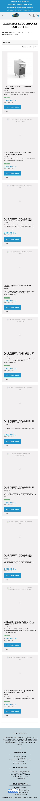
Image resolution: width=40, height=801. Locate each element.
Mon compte (21, 758)
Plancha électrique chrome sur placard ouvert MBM (17, 153)
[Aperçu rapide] (7, 111)
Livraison (21, 761)
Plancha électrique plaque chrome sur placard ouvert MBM (19, 422)
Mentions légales (21, 773)
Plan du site (21, 778)
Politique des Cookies (20, 776)
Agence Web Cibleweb (30, 797)
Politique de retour (21, 763)
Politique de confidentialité (20, 775)
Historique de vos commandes (21, 760)
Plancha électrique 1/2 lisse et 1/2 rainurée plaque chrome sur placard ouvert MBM (20, 623)
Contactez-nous (20, 756)
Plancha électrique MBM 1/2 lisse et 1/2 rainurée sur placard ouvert (19, 354)
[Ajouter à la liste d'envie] (5, 111)
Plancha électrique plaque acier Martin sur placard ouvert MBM (18, 220)
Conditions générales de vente (20, 771)
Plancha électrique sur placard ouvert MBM (17, 87)
